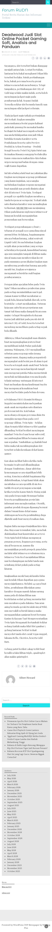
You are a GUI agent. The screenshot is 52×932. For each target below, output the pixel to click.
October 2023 (13, 871)
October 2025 (13, 799)
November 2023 (14, 868)
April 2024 (12, 853)
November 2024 (14, 832)
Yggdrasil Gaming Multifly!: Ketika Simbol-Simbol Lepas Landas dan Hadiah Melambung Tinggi (27, 739)
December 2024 (14, 829)
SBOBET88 (22, 207)
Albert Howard (27, 677)
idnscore (6, 893)
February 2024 (13, 859)
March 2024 (12, 856)
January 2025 (13, 826)
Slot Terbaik (23, 52)
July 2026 (11, 775)
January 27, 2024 (10, 52)
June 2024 (11, 847)
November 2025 (14, 796)
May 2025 (11, 814)
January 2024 (13, 862)
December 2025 (14, 793)
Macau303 (6, 887)
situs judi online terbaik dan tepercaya (19, 55)
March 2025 (12, 820)
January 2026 (13, 790)
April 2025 (12, 817)
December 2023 (14, 865)
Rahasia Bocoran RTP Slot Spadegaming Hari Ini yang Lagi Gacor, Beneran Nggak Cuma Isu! (25, 754)
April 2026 (12, 781)
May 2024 (11, 850)
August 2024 (13, 841)
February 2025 (14, 823)
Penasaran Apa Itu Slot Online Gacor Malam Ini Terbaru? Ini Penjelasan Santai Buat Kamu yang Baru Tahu (27, 724)
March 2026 (12, 784)
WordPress (18, 925)
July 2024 (11, 844)
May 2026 (11, 778)
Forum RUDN (15, 10)
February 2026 (14, 787)
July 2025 (11, 808)
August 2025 (13, 805)
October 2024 (13, 835)
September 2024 (14, 838)
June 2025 (11, 811)
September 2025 (14, 802)
